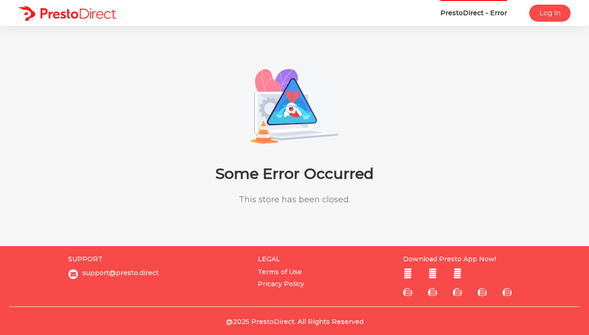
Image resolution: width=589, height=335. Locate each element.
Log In (549, 13)
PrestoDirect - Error (473, 13)
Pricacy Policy (281, 284)
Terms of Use (280, 272)
